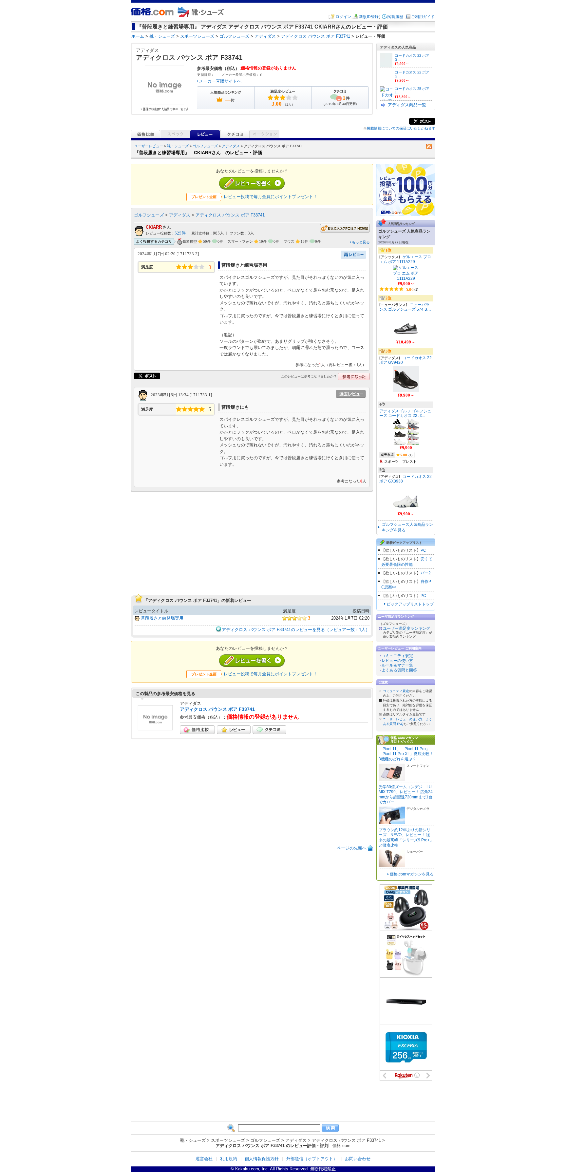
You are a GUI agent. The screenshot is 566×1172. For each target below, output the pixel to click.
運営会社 (204, 1158)
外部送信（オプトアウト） (311, 1158)
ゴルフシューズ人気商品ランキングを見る (407, 527)
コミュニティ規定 (397, 655)
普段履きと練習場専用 (162, 618)
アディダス (231, 146)
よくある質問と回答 (399, 670)
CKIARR (154, 227)
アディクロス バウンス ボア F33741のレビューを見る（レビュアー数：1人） (296, 629)
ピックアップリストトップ (410, 604)
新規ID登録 (369, 16)
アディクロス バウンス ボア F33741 (230, 215)
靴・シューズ (178, 146)
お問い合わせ (357, 1158)
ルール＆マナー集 (397, 665)
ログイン (343, 16)
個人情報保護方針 (262, 1158)
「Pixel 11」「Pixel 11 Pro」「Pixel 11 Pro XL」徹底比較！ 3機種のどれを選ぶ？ (406, 754)
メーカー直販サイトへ (220, 81)
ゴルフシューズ (205, 146)
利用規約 (228, 1158)
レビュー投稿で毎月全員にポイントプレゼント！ (270, 196)
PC (423, 550)
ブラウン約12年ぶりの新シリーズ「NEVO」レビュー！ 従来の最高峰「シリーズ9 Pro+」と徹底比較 (406, 838)
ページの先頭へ (352, 848)
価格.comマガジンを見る (412, 874)
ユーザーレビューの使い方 (402, 719)
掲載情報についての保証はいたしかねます (401, 128)
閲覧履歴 (395, 16)
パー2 (426, 573)
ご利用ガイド (423, 16)
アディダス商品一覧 (407, 104)
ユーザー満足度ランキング (406, 628)
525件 (180, 233)
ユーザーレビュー (148, 146)
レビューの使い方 (397, 660)
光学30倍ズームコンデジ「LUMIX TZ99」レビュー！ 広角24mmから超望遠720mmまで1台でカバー (406, 795)
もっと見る (361, 242)
